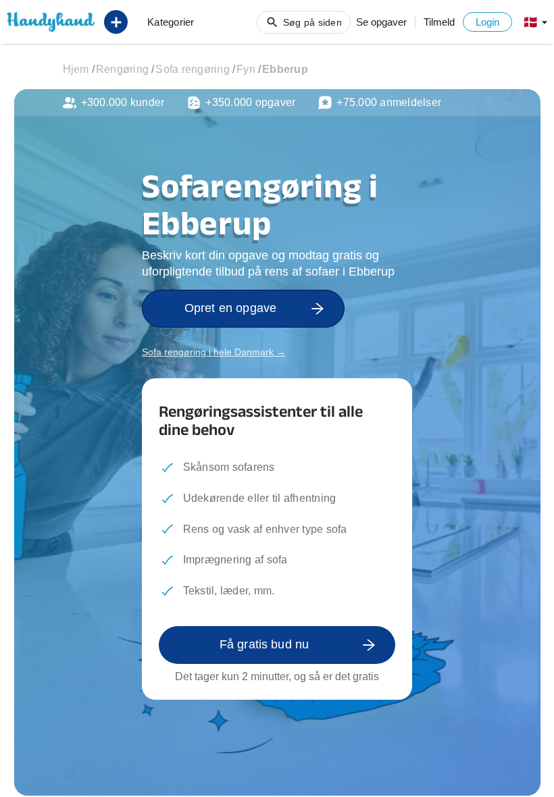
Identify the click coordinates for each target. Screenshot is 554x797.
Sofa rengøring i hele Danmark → (214, 351)
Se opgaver (381, 22)
